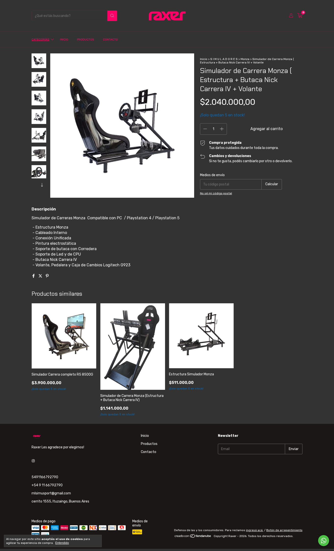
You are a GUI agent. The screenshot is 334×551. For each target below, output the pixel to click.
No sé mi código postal (216, 193)
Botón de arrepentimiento (284, 530)
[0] (299, 16)
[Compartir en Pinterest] (47, 276)
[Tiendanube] (193, 537)
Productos (85, 39)
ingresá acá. (254, 530)
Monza (245, 59)
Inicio (64, 39)
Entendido (62, 543)
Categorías (40, 39)
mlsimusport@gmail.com (51, 493)
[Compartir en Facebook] (34, 276)
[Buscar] (112, 16)
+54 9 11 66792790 (47, 485)
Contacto (110, 39)
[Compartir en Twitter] (40, 276)
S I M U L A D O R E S (224, 59)
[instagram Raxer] (33, 461)
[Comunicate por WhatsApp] (323, 540)
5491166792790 (45, 477)
